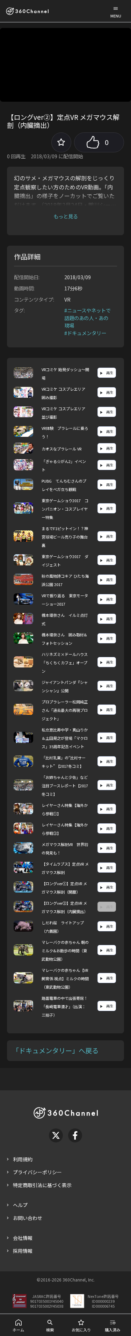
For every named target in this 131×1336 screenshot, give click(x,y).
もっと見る (65, 216)
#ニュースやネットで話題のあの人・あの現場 (87, 317)
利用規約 (22, 1159)
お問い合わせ (27, 1217)
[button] (115, 11)
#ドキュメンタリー (85, 333)
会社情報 (22, 1237)
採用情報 (22, 1250)
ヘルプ (20, 1204)
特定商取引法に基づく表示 (42, 1185)
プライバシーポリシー (37, 1172)
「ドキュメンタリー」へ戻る (55, 1050)
